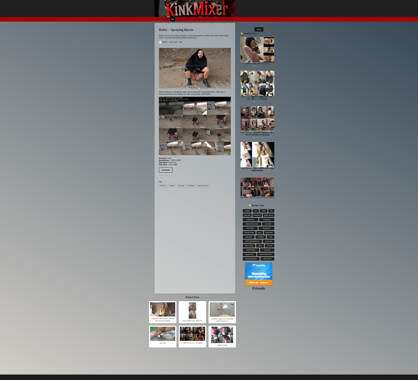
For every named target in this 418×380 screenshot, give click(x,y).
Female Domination (252, 224)
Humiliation (266, 228)
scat (256, 211)
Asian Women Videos (225, 19)
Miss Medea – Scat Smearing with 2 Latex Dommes (257, 197)
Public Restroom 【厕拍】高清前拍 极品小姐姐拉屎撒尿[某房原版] (257, 169)
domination (257, 215)
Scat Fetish (250, 228)
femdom (247, 211)
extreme (269, 246)
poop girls (247, 215)
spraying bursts (202, 185)
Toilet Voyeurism (183, 19)
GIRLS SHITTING (266, 254)
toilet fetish (269, 232)
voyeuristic (267, 250)
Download (165, 170)
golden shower (268, 215)
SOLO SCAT (267, 259)
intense (171, 185)
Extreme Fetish (249, 232)
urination (260, 237)
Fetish (162, 185)
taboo (260, 246)
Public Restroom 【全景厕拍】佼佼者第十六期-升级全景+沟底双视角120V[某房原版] (257, 134)
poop (259, 232)
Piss (270, 237)
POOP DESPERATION (252, 241)
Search (259, 29)
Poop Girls (197, 19)
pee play (181, 185)
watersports (266, 219)
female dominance (251, 259)
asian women (249, 246)
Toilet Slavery (209, 19)
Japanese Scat (249, 254)
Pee (172, 19)
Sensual (191, 185)
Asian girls (248, 237)
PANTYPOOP (251, 250)
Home (158, 19)
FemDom (166, 19)
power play (268, 241)
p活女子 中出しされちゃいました (257, 63)
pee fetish (268, 224)
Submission (250, 219)
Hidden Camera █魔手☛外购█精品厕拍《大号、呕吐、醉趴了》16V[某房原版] (257, 98)
